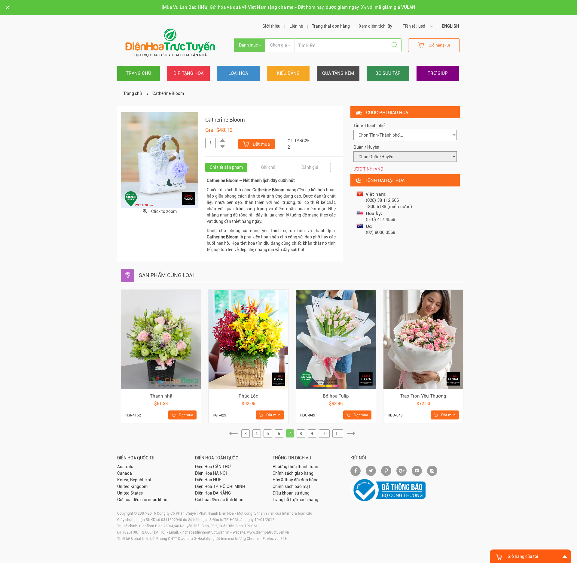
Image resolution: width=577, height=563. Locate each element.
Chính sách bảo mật (291, 486)
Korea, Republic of (134, 479)
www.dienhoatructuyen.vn (268, 532)
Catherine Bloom (168, 93)
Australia (126, 466)
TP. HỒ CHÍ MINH (229, 486)
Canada (124, 473)
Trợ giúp (438, 73)
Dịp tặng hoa (188, 73)
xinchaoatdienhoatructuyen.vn (204, 532)
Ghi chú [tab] (268, 167)
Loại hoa (238, 73)
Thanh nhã (161, 396)
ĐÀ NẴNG (222, 493)
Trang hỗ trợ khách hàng (295, 499)
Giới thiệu (271, 26)
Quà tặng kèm (338, 73)
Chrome (253, 539)
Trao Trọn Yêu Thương (423, 396)
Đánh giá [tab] (309, 167)
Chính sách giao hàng (293, 473)
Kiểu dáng (288, 73)
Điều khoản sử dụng (291, 493)
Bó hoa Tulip (336, 396)
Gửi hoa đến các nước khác (142, 499)
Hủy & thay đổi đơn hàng (296, 479)
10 (324, 433)
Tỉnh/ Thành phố (369, 125)
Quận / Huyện (366, 147)
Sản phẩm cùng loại (166, 275)
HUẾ (217, 479)
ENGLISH (450, 26)
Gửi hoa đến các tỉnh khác (219, 499)
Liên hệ (296, 26)
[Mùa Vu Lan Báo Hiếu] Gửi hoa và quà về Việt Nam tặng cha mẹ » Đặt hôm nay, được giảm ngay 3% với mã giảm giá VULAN (288, 7)
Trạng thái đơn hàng (331, 26)
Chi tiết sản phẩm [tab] (226, 167)
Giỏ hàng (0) (439, 45)
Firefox (268, 539)
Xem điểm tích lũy (375, 26)
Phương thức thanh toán (295, 466)
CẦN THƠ (222, 466)
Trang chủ (138, 73)
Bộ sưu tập (388, 73)
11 (337, 433)
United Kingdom (132, 486)
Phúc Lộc (248, 396)
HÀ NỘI (220, 473)
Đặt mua (261, 144)
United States (130, 493)
